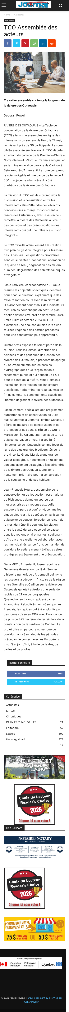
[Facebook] (8, 43)
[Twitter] (16, 43)
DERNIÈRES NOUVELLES (21, 722)
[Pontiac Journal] (33, 4)
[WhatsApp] (34, 43)
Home (7, 14)
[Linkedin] (43, 43)
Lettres (10, 733)
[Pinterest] (25, 43)
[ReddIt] (52, 43)
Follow (57, 681)
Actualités (19, 14)
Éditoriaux (12, 728)
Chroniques (13, 716)
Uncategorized (15, 739)
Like (60, 673)
